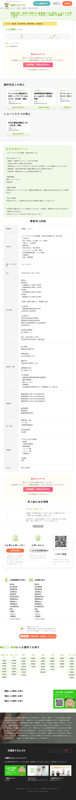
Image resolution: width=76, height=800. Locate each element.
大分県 (72, 669)
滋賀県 (43, 666)
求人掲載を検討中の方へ (12, 761)
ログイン (54, 750)
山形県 (4, 674)
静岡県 (33, 664)
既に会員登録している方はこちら (38, 69)
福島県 (4, 677)
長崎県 (72, 664)
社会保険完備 (14, 606)
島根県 (52, 661)
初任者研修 (13, 586)
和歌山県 (42, 672)
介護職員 (13, 616)
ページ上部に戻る (38, 526)
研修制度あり (14, 599)
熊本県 (72, 666)
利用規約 (33, 761)
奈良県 (43, 669)
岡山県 (52, 664)
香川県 (62, 661)
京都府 (43, 664)
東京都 (24, 666)
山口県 (52, 669)
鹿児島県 (71, 675)
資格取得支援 (14, 596)
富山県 (14, 663)
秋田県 (4, 671)
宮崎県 (72, 672)
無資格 (12, 584)
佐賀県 (72, 661)
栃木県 (24, 658)
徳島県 (62, 658)
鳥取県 (52, 658)
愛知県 (33, 658)
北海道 (4, 660)
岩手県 (4, 666)
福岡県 (72, 658)
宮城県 (4, 669)
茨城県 (24, 664)
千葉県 (24, 672)
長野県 (14, 674)
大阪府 (43, 658)
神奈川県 (23, 669)
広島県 (52, 666)
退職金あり (13, 601)
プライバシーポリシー (44, 761)
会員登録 (66, 750)
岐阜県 (33, 661)
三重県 (33, 666)
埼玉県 (24, 675)
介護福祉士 (13, 591)
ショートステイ (15, 619)
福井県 (14, 669)
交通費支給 (13, 604)
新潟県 (14, 660)
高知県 (62, 666)
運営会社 (54, 761)
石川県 (14, 666)
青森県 (4, 663)
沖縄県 (72, 677)
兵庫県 (43, 661)
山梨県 (14, 671)
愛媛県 (62, 664)
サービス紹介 (25, 761)
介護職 (12, 611)
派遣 (11, 609)
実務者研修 (13, 589)
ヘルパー (13, 614)
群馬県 (24, 661)
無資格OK (13, 594)
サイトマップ (62, 761)
